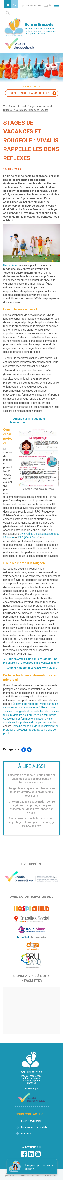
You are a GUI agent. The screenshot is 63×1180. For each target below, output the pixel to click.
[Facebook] (23, 750)
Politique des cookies (29, 1176)
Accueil (22, 106)
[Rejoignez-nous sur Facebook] (24, 1155)
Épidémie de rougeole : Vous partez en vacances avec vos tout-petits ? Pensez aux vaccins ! (30, 707)
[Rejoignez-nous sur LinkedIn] (31, 1155)
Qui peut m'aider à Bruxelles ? (29, 93)
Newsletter (33, 5)
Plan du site (50, 1176)
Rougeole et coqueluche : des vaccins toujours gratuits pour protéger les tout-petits (31, 792)
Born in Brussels (39, 24)
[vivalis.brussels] (19, 39)
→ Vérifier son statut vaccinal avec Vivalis (30, 668)
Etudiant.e (26, 1133)
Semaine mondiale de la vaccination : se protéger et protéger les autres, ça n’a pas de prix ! (31, 729)
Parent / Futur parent (31, 1121)
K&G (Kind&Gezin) (28, 537)
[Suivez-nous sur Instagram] (38, 1155)
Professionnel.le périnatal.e (34, 1127)
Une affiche (10, 265)
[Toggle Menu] (56, 5)
